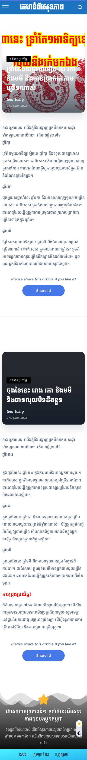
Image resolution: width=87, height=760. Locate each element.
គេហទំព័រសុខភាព (42, 7)
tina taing (15, 99)
